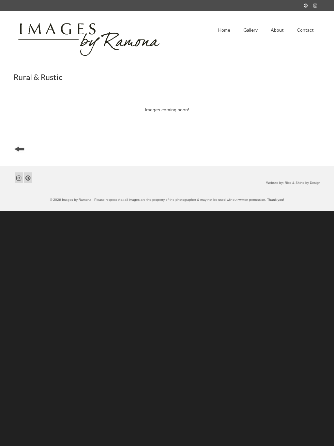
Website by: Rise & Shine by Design (293, 182)
